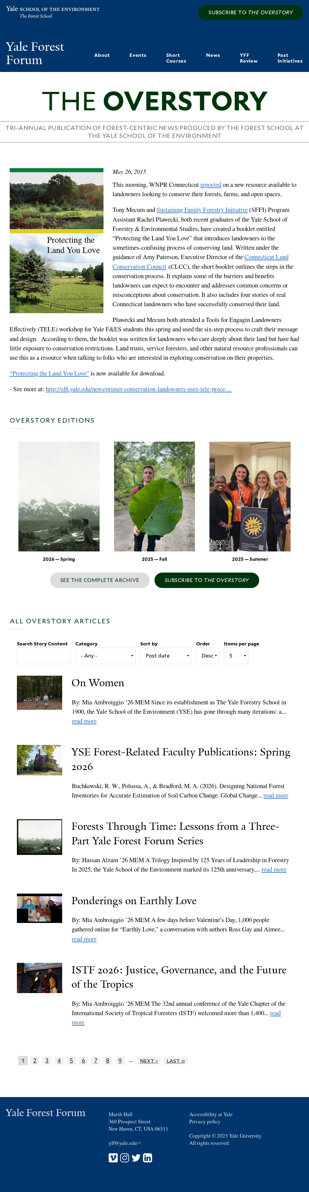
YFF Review (249, 58)
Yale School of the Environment (44, 12)
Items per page (241, 644)
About (102, 55)
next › (149, 1060)
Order (203, 644)
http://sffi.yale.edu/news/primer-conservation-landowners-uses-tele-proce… (138, 389)
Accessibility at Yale (211, 1114)
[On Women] (44, 701)
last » (176, 1060)
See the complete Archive (99, 580)
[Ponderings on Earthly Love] (44, 919)
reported (210, 184)
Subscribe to (251, 12)
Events (138, 55)
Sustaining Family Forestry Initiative (202, 209)
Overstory (154, 101)
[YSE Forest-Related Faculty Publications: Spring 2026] (44, 772)
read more (84, 720)
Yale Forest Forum (35, 53)
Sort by (149, 644)
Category (86, 644)
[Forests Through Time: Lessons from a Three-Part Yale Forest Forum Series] (44, 846)
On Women (98, 683)
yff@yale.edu (125, 1142)
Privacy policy (205, 1121)
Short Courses (176, 58)
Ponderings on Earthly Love (134, 901)
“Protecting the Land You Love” (49, 373)
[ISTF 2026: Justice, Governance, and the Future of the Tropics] (44, 995)
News (213, 55)
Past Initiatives (290, 58)
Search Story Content (42, 644)
